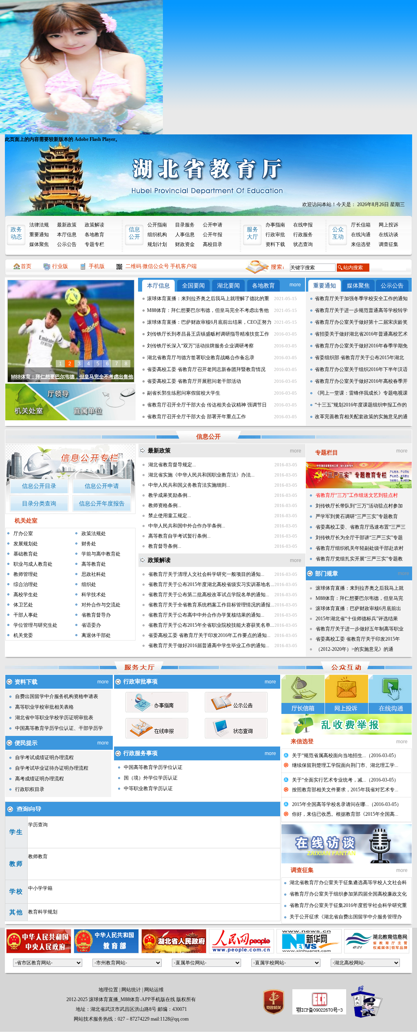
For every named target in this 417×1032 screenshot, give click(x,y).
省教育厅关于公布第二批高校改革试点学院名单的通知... (208, 594)
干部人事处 (25, 615)
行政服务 (303, 234)
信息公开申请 (102, 486)
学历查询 (38, 825)
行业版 (60, 266)
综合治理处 (25, 584)
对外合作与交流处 (101, 605)
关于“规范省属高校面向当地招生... (329, 755)
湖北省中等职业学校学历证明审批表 (54, 717)
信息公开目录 (39, 486)
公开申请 (212, 225)
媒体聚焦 (39, 244)
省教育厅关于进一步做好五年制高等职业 (360, 629)
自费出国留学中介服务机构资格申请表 (56, 696)
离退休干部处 (96, 635)
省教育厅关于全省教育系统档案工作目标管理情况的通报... (211, 605)
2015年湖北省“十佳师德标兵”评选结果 (357, 618)
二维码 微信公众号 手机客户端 (161, 266)
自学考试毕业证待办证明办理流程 (51, 768)
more (295, 285)
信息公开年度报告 (102, 504)
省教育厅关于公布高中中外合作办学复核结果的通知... (206, 615)
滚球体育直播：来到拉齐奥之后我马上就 (360, 588)
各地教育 (94, 234)
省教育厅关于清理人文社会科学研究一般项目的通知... (206, 574)
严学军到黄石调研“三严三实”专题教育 (357, 516)
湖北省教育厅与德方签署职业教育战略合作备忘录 (201, 357)
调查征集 (388, 244)
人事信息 (185, 234)
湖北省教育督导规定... (172, 465)
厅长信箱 (361, 225)
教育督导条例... (164, 546)
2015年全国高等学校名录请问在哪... (330, 804)
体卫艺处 (23, 605)
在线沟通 (361, 234)
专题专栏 (94, 244)
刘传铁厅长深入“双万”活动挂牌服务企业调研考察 (200, 346)
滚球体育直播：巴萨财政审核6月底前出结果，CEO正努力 (209, 322)
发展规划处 (25, 544)
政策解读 (94, 225)
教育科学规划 (42, 912)
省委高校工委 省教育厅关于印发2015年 (358, 639)
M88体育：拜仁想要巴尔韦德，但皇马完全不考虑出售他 (208, 310)
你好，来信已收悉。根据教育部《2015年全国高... (345, 814)
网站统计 (131, 989)
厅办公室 (23, 533)
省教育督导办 (96, 615)
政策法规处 (93, 533)
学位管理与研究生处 (35, 625)
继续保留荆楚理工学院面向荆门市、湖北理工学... (345, 765)
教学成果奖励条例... (169, 495)
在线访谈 (388, 234)
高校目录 (212, 244)
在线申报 (303, 225)
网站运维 (154, 989)
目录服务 (185, 225)
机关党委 (23, 635)
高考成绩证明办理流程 (39, 779)
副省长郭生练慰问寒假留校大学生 (183, 393)
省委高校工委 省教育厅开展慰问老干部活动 (194, 381)
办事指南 (275, 225)
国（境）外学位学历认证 (151, 778)
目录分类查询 (39, 504)
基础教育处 (25, 554)
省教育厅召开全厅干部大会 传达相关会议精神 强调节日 (207, 405)
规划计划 (157, 244)
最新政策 (67, 225)
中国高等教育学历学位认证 (153, 767)
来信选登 (361, 244)
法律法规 (39, 225)
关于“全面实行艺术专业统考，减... (329, 780)
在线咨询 (390, 694)
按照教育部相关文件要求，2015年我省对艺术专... (345, 790)
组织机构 (157, 234)
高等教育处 (93, 564)
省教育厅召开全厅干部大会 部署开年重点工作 (196, 416)
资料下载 (275, 244)
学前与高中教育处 (101, 554)
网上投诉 (388, 225)
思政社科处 (93, 574)
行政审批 (275, 234)
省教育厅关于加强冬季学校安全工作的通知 (361, 298)
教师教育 (38, 856)
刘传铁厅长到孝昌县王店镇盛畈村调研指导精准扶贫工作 (208, 334)
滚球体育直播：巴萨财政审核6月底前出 (358, 608)
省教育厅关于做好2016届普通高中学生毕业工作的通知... (208, 645)
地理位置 (108, 989)
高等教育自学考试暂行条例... (179, 536)
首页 (26, 266)
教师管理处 (25, 574)
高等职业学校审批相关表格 (44, 707)
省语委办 (91, 625)
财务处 (88, 544)
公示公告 (67, 244)
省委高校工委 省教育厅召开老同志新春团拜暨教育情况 (206, 369)
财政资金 (185, 244)
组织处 (88, 584)
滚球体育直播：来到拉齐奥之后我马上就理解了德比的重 (208, 298)
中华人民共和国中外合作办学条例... (186, 526)
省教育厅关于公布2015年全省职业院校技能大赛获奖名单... (211, 625)
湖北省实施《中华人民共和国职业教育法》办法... (201, 475)
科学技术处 (93, 594)
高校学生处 (25, 594)
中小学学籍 (40, 888)
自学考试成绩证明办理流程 (44, 757)
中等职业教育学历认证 (148, 788)
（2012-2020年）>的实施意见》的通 (354, 649)
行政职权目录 (29, 789)
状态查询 (303, 244)
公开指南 (157, 225)
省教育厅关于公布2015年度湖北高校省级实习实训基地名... (211, 584)
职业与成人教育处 (33, 564)
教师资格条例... (164, 505)
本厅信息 (67, 234)
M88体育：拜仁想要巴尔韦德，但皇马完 (359, 598)
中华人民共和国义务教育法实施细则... (189, 485)
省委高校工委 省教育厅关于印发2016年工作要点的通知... (209, 635)
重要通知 (39, 234)
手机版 (97, 266)
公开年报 (212, 234)
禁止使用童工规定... (169, 515)
